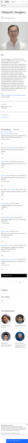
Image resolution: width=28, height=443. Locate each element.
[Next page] (26, 281)
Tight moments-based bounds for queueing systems (12, 150)
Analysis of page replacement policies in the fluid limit (13, 192)
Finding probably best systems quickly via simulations (12, 206)
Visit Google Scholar (7, 275)
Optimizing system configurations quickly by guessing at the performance (12, 248)
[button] (26, 424)
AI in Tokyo (5, 297)
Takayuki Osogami (5, 133)
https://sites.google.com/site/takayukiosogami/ (13, 95)
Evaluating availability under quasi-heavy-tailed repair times (13, 220)
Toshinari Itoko (13, 259)
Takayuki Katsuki (5, 325)
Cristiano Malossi (19, 343)
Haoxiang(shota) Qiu (20, 325)
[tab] (6, 129)
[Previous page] (7, 281)
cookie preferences (5, 434)
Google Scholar (4, 117)
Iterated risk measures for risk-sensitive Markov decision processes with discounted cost (13, 136)
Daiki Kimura (4, 343)
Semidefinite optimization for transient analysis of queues (13, 178)
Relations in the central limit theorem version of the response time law (13, 234)
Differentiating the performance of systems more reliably (14, 164)
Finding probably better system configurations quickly (13, 262)
